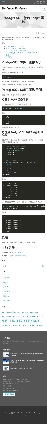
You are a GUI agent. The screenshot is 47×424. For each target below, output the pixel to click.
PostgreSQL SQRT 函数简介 (15, 46)
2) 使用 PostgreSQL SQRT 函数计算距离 (23, 53)
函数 (13, 321)
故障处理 (7, 325)
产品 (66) (6, 278)
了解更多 (9, 57)
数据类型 (17, 325)
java (18, 312)
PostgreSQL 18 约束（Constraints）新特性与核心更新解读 (26, 354)
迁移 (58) (6, 300)
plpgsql (7, 317)
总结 (7, 55)
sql (40, 317)
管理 (40, 325)
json (26, 312)
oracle (35, 312)
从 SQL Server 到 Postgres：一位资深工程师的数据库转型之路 (27, 361)
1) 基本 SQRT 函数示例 (18, 50)
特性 (26, 325)
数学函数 (23, 67)
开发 (27, 321)
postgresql (20, 317)
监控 (33, 325)
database (8, 312)
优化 (5, 321)
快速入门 (36, 321)
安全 (20, 321)
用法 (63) (6, 291)
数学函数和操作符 (21, 256)
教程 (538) (6, 282)
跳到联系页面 (9, 394)
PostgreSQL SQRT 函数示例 (15, 48)
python (32, 317)
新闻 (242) (6, 287)
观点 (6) (6, 296)
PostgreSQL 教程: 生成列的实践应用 (22, 368)
